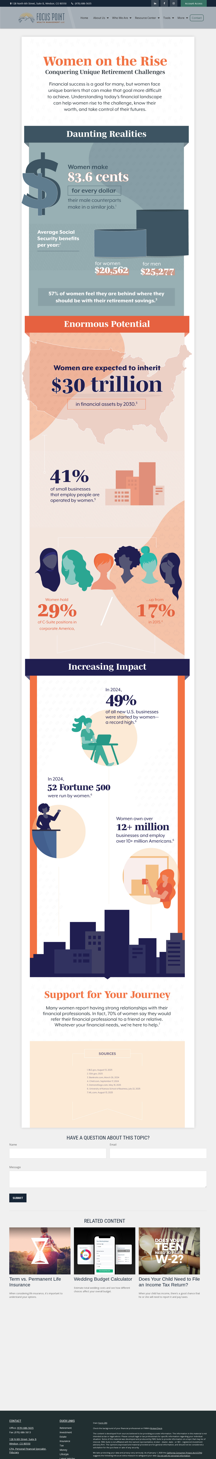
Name (13, 1144)
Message (15, 1167)
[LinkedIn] (155, 3)
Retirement (66, 1428)
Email (113, 1144)
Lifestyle (64, 1454)
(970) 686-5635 (83, 3)
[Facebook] (164, 3)
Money (63, 1449)
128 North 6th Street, (39, 3)
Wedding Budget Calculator (103, 1279)
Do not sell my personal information (173, 1455)
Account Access (193, 3)
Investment (66, 1432)
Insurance (65, 1441)
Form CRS (102, 1423)
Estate (63, 1436)
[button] (84, 17)
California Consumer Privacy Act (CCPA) (184, 1452)
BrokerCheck (156, 1428)
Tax (62, 1445)
